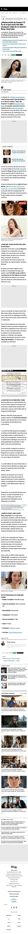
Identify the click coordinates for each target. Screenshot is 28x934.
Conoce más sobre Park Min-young (11, 51)
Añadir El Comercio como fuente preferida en (14, 18)
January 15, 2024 (20, 509)
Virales (8, 926)
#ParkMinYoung (18, 504)
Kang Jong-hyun (16, 658)
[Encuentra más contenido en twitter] (5, 55)
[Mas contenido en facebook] (11, 907)
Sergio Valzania (7, 89)
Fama (9, 922)
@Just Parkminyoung (15, 632)
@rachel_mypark (15, 628)
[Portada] (14, 869)
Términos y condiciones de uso (14, 891)
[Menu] (2, 9)
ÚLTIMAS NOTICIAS (7, 819)
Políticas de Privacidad (14, 893)
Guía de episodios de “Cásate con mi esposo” (18, 160)
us (8, 919)
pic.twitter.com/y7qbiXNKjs (6, 508)
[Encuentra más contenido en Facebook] (2, 55)
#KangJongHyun (4, 506)
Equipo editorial (14, 870)
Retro (19, 922)
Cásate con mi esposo (9, 660)
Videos (19, 915)
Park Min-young (6, 658)
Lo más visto (5, 665)
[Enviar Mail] (2, 89)
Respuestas (9, 915)
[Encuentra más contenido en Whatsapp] (8, 55)
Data (19, 919)
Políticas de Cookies (14, 896)
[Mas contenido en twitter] (14, 907)
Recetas (19, 926)
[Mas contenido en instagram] (16, 907)
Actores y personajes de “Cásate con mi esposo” (18, 151)
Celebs (18, 660)
